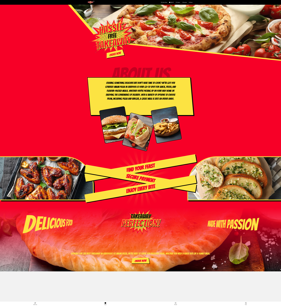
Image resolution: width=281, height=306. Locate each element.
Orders (178, 2)
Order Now (164, 2)
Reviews (185, 2)
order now (115, 54)
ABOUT (172, 2)
